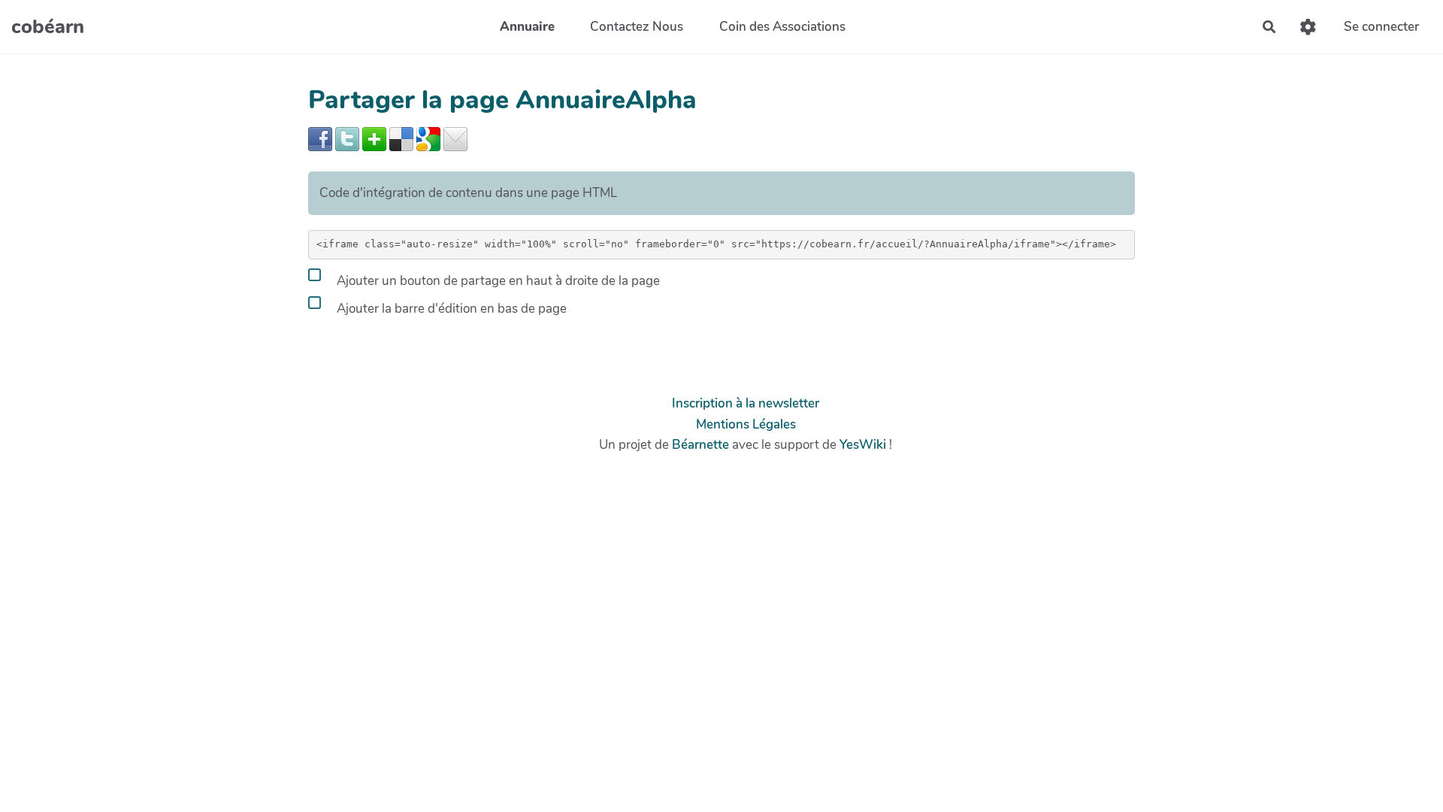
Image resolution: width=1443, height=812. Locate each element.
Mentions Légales (746, 424)
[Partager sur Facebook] (320, 138)
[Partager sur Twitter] (347, 138)
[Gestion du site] (1308, 26)
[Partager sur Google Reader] (428, 138)
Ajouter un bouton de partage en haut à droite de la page (497, 280)
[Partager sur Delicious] (401, 138)
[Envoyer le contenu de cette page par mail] (455, 138)
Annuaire (527, 26)
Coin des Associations (782, 26)
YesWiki (862, 444)
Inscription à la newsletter (745, 403)
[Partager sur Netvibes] (374, 138)
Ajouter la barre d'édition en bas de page (450, 308)
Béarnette (700, 444)
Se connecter (1381, 26)
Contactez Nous (636, 26)
